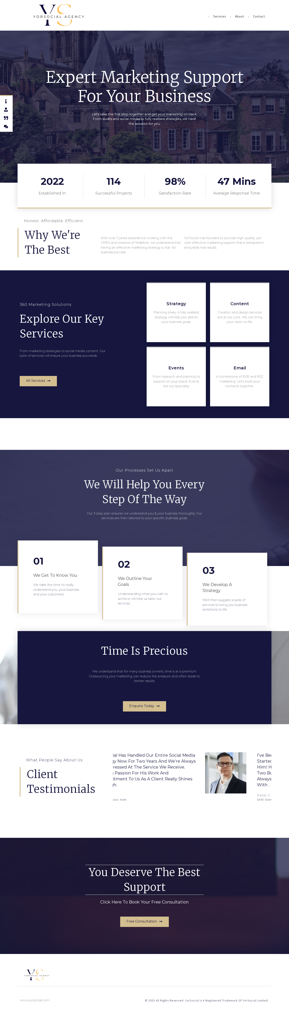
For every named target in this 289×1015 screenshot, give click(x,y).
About (239, 17)
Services (219, 17)
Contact (259, 17)
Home (200, 17)
